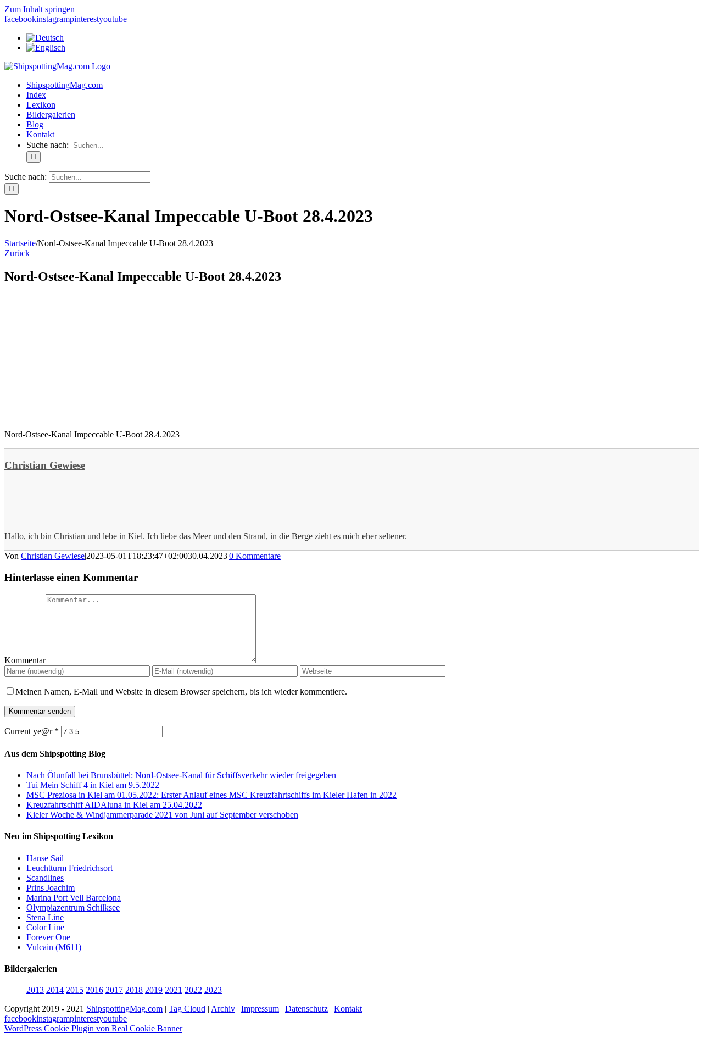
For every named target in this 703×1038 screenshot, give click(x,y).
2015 (74, 990)
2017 (114, 990)
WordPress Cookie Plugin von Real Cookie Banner (93, 1028)
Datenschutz (306, 1008)
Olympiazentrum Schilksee (73, 907)
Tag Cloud (187, 1008)
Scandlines (45, 877)
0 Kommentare (255, 555)
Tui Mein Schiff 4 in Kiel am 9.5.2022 (92, 785)
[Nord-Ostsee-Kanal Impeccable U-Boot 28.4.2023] (86, 415)
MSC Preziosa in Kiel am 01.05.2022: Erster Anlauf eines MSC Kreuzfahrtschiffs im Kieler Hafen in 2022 (211, 795)
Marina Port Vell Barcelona (73, 897)
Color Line (45, 927)
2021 (173, 990)
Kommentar (25, 660)
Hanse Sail (45, 858)
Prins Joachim (50, 887)
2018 (134, 990)
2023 (213, 990)
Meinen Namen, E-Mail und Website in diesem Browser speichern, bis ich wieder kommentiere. (181, 691)
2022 (193, 990)
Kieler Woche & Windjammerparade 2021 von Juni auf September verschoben (162, 814)
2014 (55, 990)
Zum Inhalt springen (39, 9)
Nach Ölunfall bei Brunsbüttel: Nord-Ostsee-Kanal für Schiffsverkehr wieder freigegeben (181, 775)
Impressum (260, 1008)
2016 (94, 990)
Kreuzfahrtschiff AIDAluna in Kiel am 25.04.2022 (114, 804)
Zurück (17, 253)
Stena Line (45, 917)
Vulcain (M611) (53, 947)
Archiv (223, 1008)
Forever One (48, 937)
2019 (154, 990)
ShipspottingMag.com (124, 1008)
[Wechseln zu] (45, 37)
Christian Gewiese (44, 465)
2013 (35, 990)
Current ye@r (31, 731)
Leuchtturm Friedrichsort (69, 868)
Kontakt (348, 1008)
